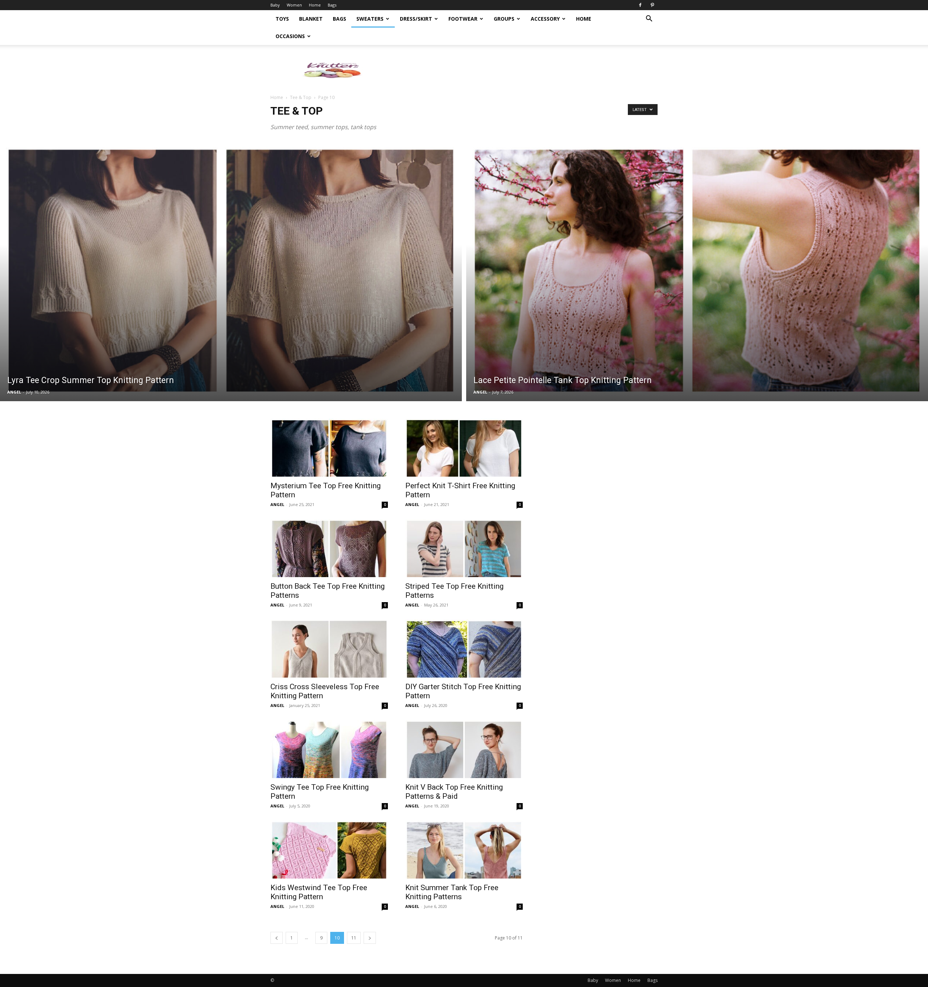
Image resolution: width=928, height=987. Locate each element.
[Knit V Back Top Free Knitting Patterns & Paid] (464, 749)
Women (294, 5)
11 (353, 938)
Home (315, 5)
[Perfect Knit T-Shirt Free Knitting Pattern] (464, 448)
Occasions (290, 36)
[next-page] (370, 938)
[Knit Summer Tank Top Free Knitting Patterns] (464, 850)
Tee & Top (300, 97)
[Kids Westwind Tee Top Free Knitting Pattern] (329, 850)
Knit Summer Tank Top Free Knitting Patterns (451, 892)
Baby (275, 5)
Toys (282, 18)
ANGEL (14, 392)
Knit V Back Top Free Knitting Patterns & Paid (454, 792)
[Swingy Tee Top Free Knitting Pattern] (329, 749)
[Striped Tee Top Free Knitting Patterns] (464, 548)
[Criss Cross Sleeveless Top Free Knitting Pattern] (329, 649)
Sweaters (370, 18)
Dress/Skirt (416, 18)
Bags (332, 5)
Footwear (462, 18)
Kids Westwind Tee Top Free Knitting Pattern (318, 892)
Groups (504, 18)
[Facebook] (640, 5)
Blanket (311, 18)
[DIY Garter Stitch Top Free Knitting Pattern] (464, 649)
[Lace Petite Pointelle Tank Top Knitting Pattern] (697, 270)
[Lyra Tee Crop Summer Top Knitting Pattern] (231, 270)
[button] (649, 19)
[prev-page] (276, 938)
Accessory (545, 18)
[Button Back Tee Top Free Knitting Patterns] (329, 548)
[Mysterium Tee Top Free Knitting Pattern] (329, 448)
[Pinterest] (652, 5)
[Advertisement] (526, 70)
